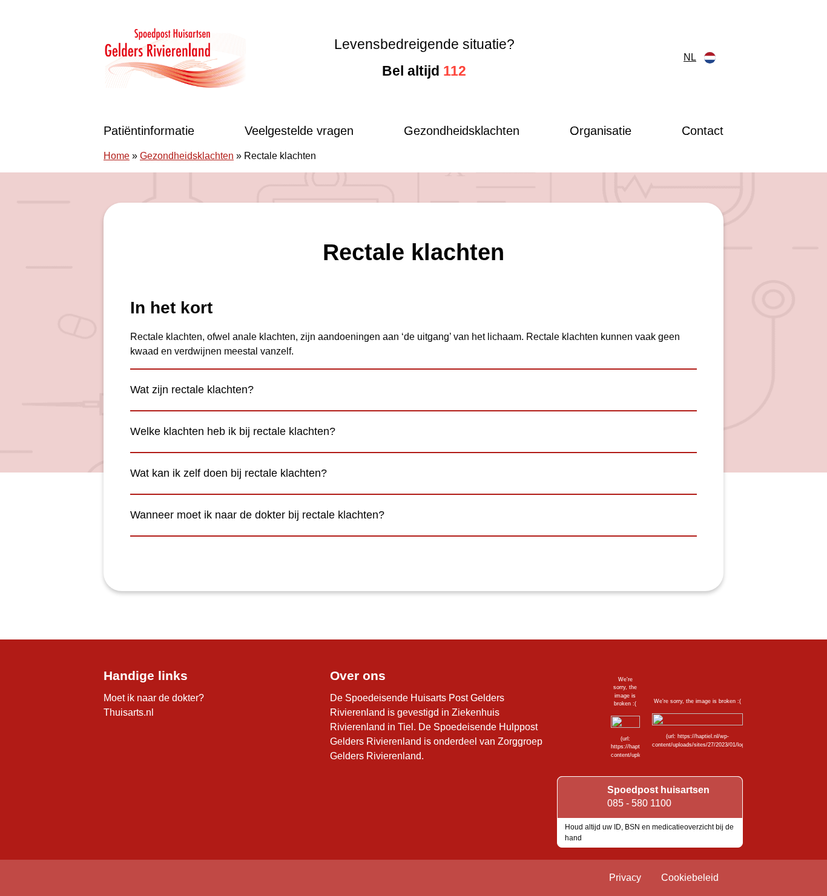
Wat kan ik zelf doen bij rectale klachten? (228, 473)
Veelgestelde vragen (299, 130)
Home (117, 156)
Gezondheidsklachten (461, 130)
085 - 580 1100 (639, 803)
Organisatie (600, 130)
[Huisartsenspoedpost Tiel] (175, 57)
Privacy (625, 877)
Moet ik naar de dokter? (154, 698)
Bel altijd (424, 71)
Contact (702, 130)
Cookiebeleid (690, 877)
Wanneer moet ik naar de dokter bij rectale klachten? (257, 515)
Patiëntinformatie (149, 130)
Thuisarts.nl (129, 712)
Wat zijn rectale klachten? (192, 390)
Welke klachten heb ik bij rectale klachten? (232, 431)
